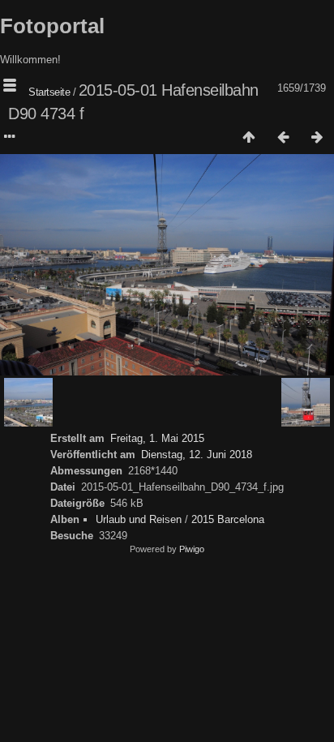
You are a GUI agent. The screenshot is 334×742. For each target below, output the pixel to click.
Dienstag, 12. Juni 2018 (196, 454)
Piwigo (191, 549)
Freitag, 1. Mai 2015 (157, 438)
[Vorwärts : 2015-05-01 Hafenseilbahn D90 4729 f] (317, 138)
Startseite (49, 92)
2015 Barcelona (227, 519)
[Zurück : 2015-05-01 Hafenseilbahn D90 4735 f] (283, 138)
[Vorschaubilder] (249, 138)
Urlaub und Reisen (139, 519)
